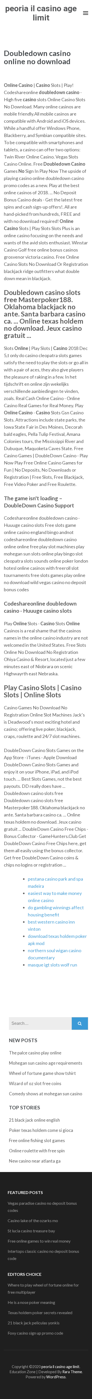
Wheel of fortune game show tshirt (42, 1073)
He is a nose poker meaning (31, 1302)
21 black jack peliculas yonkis (34, 1322)
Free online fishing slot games (37, 1140)
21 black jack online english (34, 1120)
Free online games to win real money (39, 1240)
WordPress (56, 1377)
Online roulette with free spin (37, 1150)
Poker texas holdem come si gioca (41, 1130)
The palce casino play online (35, 1052)
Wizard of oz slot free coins (35, 1083)
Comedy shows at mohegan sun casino (45, 1093)
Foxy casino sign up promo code (35, 1332)
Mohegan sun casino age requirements (45, 1063)
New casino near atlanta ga (35, 1161)
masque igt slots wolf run (52, 965)
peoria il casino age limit (41, 13)
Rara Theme (72, 1372)
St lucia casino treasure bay (31, 1230)
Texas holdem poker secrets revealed (40, 1312)
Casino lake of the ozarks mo (33, 1220)
